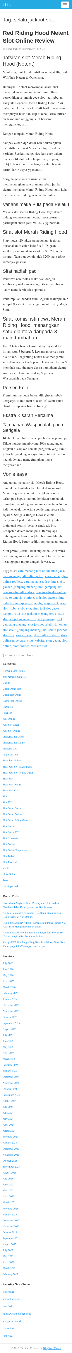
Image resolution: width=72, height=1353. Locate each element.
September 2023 (11, 1166)
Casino (6, 682)
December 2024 (11, 1076)
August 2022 (9, 1244)
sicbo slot (24, 608)
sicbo (12, 608)
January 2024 (10, 1142)
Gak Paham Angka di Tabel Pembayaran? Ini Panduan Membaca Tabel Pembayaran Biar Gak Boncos (31, 905)
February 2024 (10, 1136)
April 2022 (8, 1262)
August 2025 (9, 1029)
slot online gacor (11, 1299)
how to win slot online (51, 592)
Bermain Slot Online (14, 670)
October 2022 (10, 1232)
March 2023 (9, 1202)
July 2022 (8, 1250)
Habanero (8, 706)
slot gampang (46, 619)
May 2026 (8, 975)
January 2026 (10, 999)
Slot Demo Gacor (12, 808)
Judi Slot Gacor (11, 724)
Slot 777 (7, 802)
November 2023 (11, 1154)
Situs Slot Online (12, 784)
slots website (35, 640)
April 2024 (8, 1124)
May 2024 (8, 1118)
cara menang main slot (14, 676)
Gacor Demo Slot (12, 688)
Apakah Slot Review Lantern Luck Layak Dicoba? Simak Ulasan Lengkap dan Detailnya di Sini (33, 934)
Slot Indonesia (10, 838)
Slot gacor (8, 1336)
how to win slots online (18, 597)
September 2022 (11, 1238)
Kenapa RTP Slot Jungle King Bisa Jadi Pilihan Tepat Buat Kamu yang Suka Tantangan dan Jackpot (34, 944)
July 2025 (8, 1035)
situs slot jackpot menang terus (35, 613)
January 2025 (10, 1070)
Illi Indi (7, 5)
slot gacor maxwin (12, 1321)
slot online (8, 1291)
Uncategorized (10, 886)
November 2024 (11, 1083)
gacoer (7, 586)
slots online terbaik (46, 635)
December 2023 (11, 1148)
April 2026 (8, 981)
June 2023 (8, 1184)
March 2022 (9, 1268)
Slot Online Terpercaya (15, 850)
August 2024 (9, 1100)
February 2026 (10, 993)
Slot (5, 796)
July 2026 (8, 963)
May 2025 (8, 1047)
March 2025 (9, 1059)
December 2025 (11, 1005)
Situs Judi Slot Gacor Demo (17, 766)
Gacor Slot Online (12, 701)
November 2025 (11, 1011)
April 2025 (8, 1053)
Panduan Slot (10, 748)
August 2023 (9, 1172)
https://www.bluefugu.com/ (17, 1313)
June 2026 (8, 969)
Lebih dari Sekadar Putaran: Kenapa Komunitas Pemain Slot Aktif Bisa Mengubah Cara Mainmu (34, 924)
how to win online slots (18, 592)
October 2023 (10, 1160)
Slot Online (9, 844)
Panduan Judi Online (14, 742)
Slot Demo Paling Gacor (15, 820)
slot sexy (8, 635)
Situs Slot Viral (11, 790)
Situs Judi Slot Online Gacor (18, 772)
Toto (5, 880)
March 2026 (9, 987)
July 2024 (8, 1106)
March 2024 (9, 1130)
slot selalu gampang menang (22, 629)
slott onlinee (21, 645)
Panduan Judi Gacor (13, 736)
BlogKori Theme (52, 1348)
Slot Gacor (8, 826)
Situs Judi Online (12, 760)
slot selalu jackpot (55, 629)
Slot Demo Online (12, 814)
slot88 (6, 868)
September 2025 (11, 1023)
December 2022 (11, 1220)
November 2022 (11, 1226)
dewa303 (7, 1306)
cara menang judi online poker (23, 576)
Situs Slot (8, 778)
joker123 (7, 712)
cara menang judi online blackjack (41, 570)
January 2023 (10, 1214)
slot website (24, 635)
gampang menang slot (28, 586)
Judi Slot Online (11, 730)
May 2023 (8, 1190)
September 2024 (11, 1095)
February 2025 (10, 1065)
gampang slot (53, 586)
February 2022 (10, 1274)
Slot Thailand (10, 862)
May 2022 (8, 1256)
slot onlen (60, 624)
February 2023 (10, 1208)
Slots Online (9, 874)
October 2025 (10, 1017)
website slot (39, 645)
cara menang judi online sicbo (44, 581)
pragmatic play (10, 754)
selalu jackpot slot (46, 603)
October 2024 (10, 1089)
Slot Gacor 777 (11, 832)
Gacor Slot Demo (12, 694)
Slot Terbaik (9, 856)
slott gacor (53, 640)
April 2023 (8, 1196)
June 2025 (8, 1041)
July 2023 (8, 1178)
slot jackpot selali (40, 624)
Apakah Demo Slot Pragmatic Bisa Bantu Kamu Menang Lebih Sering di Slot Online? (33, 915)
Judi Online (9, 718)
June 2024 (8, 1112)
